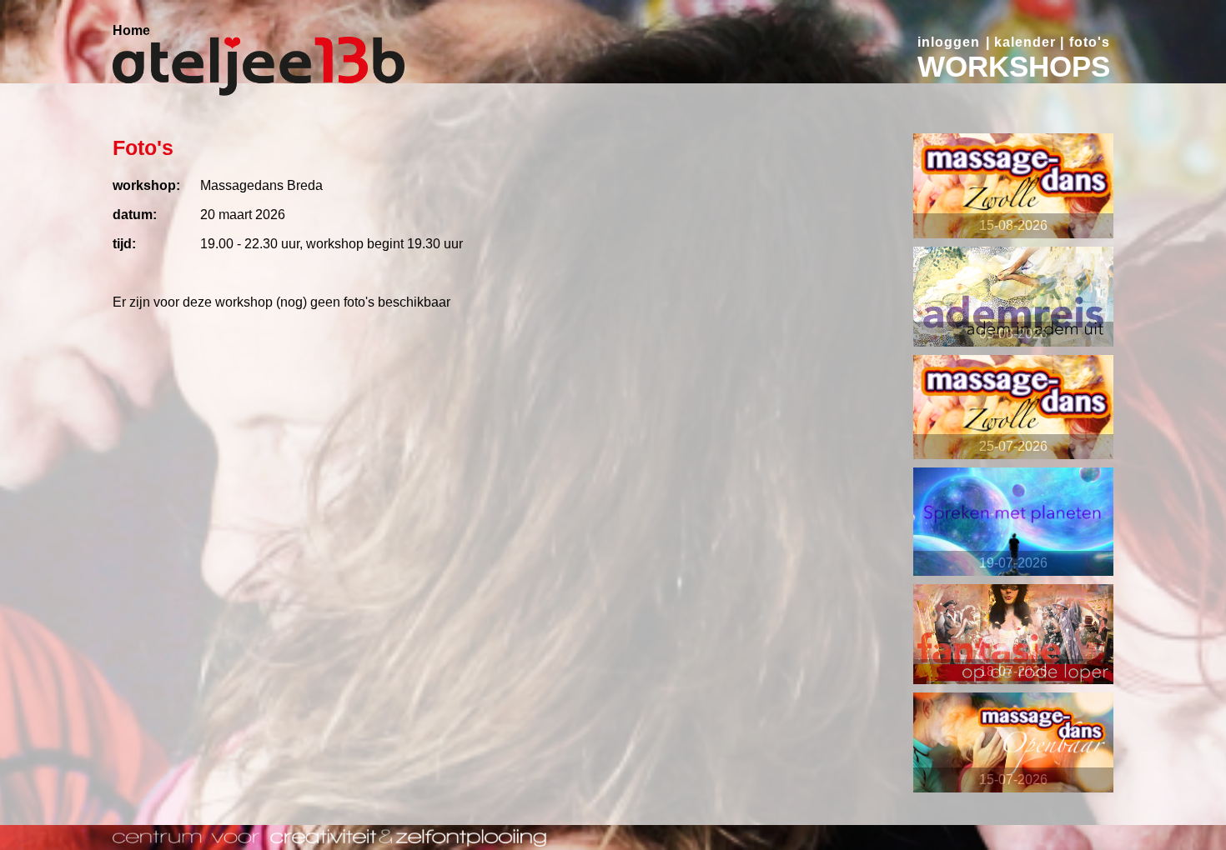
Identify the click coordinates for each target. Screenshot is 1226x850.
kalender (1025, 42)
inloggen (948, 42)
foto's (1089, 42)
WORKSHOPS (1013, 66)
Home (131, 30)
